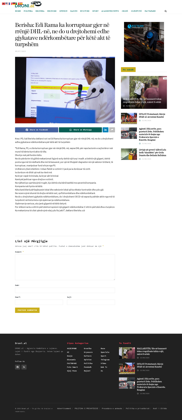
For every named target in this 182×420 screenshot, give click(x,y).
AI (68, 352)
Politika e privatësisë (137, 408)
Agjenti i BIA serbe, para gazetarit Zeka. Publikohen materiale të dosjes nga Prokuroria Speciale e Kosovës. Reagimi (151, 134)
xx (102, 371)
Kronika (40, 11)
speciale (105, 352)
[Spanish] (21, 3)
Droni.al (25, 408)
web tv (104, 367)
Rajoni (73, 11)
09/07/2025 (20, 51)
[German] (14, 3)
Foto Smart (72, 367)
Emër (17, 285)
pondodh (87, 367)
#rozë (125, 11)
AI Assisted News (110, 11)
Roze (103, 348)
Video (103, 363)
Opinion (63, 11)
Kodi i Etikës (160, 408)
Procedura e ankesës (112, 408)
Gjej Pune (72, 371)
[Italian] (17, 3)
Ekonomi (51, 11)
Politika (28, 11)
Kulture (84, 11)
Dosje (69, 356)
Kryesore (88, 352)
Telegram (105, 359)
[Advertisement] (65, 225)
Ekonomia (71, 359)
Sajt (69, 297)
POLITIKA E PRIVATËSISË (86, 408)
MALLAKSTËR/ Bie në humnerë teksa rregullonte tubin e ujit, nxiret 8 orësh (152, 351)
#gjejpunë (136, 11)
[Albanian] (3, 3)
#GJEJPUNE (72, 348)
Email (17, 297)
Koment (19, 252)
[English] (7, 3)
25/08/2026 (130, 106)
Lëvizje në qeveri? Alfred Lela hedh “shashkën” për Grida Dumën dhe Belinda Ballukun (152, 152)
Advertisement (64, 408)
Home (18, 11)
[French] (10, 3)
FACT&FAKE (150, 11)
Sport (95, 11)
